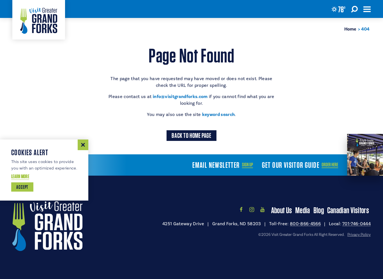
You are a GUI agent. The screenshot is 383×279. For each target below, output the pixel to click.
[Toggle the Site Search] (354, 9)
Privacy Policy (359, 234)
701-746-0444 (356, 223)
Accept (22, 187)
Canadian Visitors (348, 210)
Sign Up (247, 165)
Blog (318, 210)
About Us (281, 210)
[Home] (38, 19)
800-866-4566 (305, 223)
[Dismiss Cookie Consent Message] (83, 145)
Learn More (20, 176)
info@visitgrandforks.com (180, 96)
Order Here (330, 165)
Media (302, 210)
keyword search (218, 114)
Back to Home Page (191, 135)
